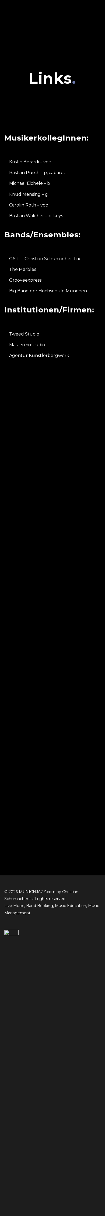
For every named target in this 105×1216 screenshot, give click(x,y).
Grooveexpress (25, 280)
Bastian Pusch (24, 172)
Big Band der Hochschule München (48, 290)
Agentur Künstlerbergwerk (39, 355)
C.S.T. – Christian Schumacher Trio (45, 258)
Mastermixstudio (27, 344)
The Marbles (22, 269)
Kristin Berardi (24, 161)
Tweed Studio (24, 334)
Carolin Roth (22, 205)
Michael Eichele (26, 183)
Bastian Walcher (26, 215)
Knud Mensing (25, 194)
